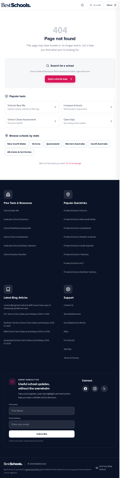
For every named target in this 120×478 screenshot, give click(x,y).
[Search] (82, 5)
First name (13, 404)
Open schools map (57, 78)
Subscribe (41, 433)
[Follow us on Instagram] (94, 388)
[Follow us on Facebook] (85, 388)
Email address (14, 418)
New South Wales (16, 143)
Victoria (36, 143)
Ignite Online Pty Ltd (34, 469)
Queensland (52, 143)
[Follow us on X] (104, 388)
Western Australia (75, 143)
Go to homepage (73, 163)
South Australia (99, 143)
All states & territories (19, 151)
